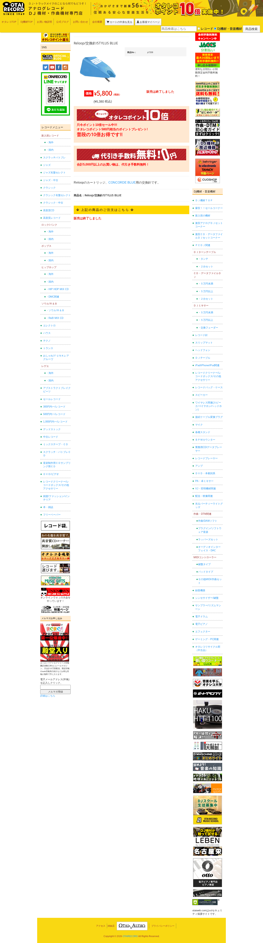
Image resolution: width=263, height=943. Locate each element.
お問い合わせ (80, 21)
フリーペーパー (52, 514)
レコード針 (201, 335)
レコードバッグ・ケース (209, 387)
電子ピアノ (201, 624)
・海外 (50, 142)
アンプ (199, 465)
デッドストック (52, 429)
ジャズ (47, 165)
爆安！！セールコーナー (209, 208)
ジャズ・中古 (50, 180)
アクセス (100, 926)
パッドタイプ (205, 571)
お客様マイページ (149, 22)
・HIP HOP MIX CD (57, 289)
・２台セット (205, 266)
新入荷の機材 (202, 215)
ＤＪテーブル (202, 357)
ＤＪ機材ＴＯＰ (204, 200)
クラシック (49, 187)
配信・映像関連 (204, 496)
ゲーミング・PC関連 (207, 639)
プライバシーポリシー (162, 926)
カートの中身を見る (120, 22)
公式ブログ (62, 21)
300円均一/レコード (54, 406)
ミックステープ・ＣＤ (55, 444)
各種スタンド (202, 432)
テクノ (47, 340)
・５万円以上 (205, 291)
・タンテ (203, 258)
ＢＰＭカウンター (205, 439)
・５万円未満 (205, 283)
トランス (48, 348)
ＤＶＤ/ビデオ (51, 474)
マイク (199, 424)
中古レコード (50, 436)
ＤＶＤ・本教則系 (205, 473)
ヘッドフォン (202, 350)
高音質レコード (52, 217)
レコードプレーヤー (206, 458)
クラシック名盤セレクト (57, 195)
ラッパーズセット (208, 539)
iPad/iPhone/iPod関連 (207, 365)
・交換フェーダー (208, 327)
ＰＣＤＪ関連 (202, 245)
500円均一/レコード (54, 414)
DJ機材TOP (27, 21)
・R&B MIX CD (54, 318)
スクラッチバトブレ (54, 157)
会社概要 (97, 21)
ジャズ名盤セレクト (54, 172)
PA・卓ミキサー (204, 481)
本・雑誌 (48, 507)
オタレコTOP (9, 21)
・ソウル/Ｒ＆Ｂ (55, 310)
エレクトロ (49, 325)
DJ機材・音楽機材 (229, 29)
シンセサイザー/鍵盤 (207, 597)
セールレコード (52, 399)
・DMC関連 (52, 296)
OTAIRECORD (130, 936)
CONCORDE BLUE (122, 182)
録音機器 (200, 590)
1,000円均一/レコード (55, 421)
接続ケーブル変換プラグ (209, 417)
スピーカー (201, 394)
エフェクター (202, 631)
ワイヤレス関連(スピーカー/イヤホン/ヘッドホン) (208, 406)
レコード (206, 29)
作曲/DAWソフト (207, 520)
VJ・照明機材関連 (205, 488)
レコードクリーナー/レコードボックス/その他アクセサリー (56, 485)
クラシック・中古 (53, 202)
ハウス (47, 333)
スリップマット (204, 342)
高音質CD (48, 210)
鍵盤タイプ (204, 564)
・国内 (50, 149)
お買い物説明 (44, 21)
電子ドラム (201, 616)
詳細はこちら (47, 695)
